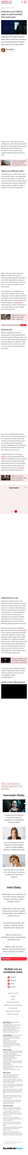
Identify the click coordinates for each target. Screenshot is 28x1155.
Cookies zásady (13, 1008)
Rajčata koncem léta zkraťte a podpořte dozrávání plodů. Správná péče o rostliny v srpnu (13, 1128)
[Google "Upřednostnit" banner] (14, 326)
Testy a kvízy (17, 1025)
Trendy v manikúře (17, 1035)
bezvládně (20, 630)
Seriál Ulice (6, 1039)
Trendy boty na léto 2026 (9, 1042)
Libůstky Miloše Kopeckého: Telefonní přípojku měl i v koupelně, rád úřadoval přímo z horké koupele (13, 1081)
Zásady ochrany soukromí (13, 1011)
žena (20, 786)
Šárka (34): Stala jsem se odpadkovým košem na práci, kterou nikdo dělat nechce (13, 937)
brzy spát (14, 278)
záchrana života (13, 786)
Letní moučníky (16, 1045)
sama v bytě (4, 786)
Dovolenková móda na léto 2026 (11, 1043)
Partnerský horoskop (8, 1025)
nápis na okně (16, 783)
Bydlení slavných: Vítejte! (9, 1029)
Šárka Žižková (10, 49)
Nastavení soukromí (13, 1014)
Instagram (13, 980)
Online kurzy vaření (13, 993)
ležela (24, 630)
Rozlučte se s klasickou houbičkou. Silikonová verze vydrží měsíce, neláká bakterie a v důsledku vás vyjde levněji (12, 1133)
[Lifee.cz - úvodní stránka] (6, 2)
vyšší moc (20, 146)
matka (8, 783)
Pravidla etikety (15, 1022)
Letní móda (16, 1030)
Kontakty (12, 996)
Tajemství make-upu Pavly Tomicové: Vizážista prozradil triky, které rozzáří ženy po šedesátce (14, 949)
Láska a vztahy (5, 788)
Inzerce (13, 999)
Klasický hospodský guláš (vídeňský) (12, 1055)
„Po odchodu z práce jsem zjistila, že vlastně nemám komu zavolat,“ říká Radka (12, 1124)
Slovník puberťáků (7, 1023)
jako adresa (17, 302)
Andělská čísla (6, 1026)
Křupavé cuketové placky (10, 1054)
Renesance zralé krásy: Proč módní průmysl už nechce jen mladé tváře (12, 1108)
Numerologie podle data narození (11, 1027)
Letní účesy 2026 (7, 1045)
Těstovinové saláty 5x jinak (9, 1058)
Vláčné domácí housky (8, 1056)
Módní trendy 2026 (7, 1030)
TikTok (12, 983)
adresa (3, 783)
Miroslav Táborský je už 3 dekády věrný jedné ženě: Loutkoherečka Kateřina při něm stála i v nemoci (13, 1086)
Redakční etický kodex (13, 1002)
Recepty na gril (14, 1032)
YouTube (13, 987)
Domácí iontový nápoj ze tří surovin (13, 1052)
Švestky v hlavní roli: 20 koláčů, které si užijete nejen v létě (12, 1067)
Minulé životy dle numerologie (10, 1036)
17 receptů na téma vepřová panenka (12, 1061)
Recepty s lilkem (7, 1059)
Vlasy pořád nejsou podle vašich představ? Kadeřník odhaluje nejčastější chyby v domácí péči (13, 925)
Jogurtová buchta (8, 1065)
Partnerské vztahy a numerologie (11, 1038)
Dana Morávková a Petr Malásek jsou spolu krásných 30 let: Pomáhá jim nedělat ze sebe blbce (12, 1102)
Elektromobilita (7, 1046)
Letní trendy (6, 1032)
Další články (6, 959)
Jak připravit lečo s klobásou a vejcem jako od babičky (12, 1063)
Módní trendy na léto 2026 (9, 1041)
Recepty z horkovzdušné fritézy (12, 1069)
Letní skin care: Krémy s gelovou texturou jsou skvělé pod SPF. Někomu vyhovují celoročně (12, 1119)
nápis (6, 296)
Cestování (13, 1026)
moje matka (20, 468)
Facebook (13, 977)
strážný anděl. (16, 652)
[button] (22, 2)
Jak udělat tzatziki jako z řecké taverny (12, 1051)
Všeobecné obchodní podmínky (13, 1005)
